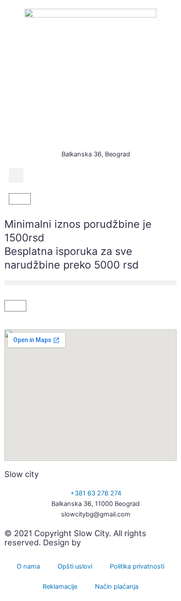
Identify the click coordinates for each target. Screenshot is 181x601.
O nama (28, 566)
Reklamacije (60, 586)
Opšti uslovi (75, 566)
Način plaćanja (116, 586)
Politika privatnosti (137, 566)
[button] (16, 175)
